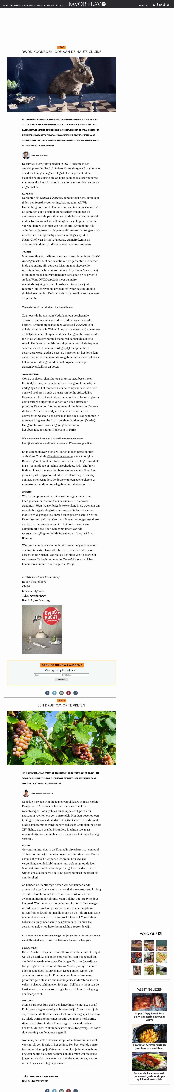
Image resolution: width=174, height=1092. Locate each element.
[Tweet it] (54, 694)
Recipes (41, 5)
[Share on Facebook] (47, 694)
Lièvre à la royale (60, 378)
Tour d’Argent (55, 564)
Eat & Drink (28, 5)
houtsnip (44, 315)
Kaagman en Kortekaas (36, 397)
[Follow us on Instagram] (61, 694)
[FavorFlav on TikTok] (164, 5)
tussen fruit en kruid (34, 912)
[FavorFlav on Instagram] (161, 5)
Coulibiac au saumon (60, 456)
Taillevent (59, 429)
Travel (50, 5)
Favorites (15, 5)
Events (60, 5)
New (5, 5)
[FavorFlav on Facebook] (157, 5)
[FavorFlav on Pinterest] (168, 5)
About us (144, 5)
